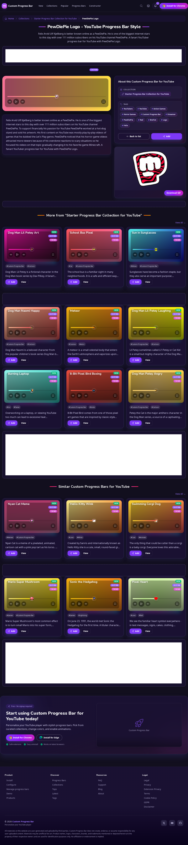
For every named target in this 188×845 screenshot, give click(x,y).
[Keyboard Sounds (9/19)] (158, 840)
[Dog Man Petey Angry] (156, 386)
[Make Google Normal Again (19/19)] (179, 840)
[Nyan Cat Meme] (32, 517)
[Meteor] (94, 323)
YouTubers (127, 109)
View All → (180, 222)
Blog (100, 789)
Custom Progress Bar (151, 114)
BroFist (152, 120)
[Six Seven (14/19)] (168, 840)
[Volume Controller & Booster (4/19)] (148, 840)
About (101, 793)
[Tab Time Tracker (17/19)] (175, 840)
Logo (164, 120)
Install (9, 780)
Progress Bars (79, 5)
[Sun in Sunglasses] (156, 245)
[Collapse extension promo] (181, 773)
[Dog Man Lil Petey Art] (32, 245)
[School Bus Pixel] (94, 245)
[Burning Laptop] (32, 386)
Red (140, 120)
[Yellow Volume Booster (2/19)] (142, 840)
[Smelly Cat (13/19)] (166, 840)
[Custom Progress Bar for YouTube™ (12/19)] (164, 840)
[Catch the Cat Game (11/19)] (162, 840)
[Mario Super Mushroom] (32, 594)
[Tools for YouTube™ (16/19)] (173, 840)
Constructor (95, 5)
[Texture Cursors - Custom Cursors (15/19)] (171, 840)
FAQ (100, 780)
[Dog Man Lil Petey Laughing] (156, 323)
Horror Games (129, 114)
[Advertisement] (93, 55)
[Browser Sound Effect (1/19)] (140, 840)
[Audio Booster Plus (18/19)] (177, 840)
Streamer (171, 114)
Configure (11, 784)
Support (102, 784)
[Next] (22, 101)
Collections (52, 5)
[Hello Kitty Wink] (94, 517)
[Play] (16, 102)
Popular (64, 5)
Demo (9, 793)
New (41, 5)
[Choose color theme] (148, 6)
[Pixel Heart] (156, 594)
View (23, 281)
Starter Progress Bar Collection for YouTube (147, 94)
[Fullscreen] (103, 101)
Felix (125, 125)
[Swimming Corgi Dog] (156, 517)
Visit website (159, 835)
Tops (54, 789)
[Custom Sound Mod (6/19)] (152, 840)
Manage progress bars (17, 789)
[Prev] (9, 101)
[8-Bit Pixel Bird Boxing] (94, 386)
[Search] (141, 6)
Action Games (159, 109)
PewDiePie (127, 120)
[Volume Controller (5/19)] (150, 840)
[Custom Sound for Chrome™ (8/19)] (156, 840)
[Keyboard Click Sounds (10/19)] (160, 840)
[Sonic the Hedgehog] (94, 594)
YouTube (142, 109)
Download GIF (174, 192)
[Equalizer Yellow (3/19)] (145, 840)
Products (10, 798)
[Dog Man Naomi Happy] (32, 323)
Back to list (135, 136)
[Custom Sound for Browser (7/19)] (154, 840)
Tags (54, 798)
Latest (55, 793)
